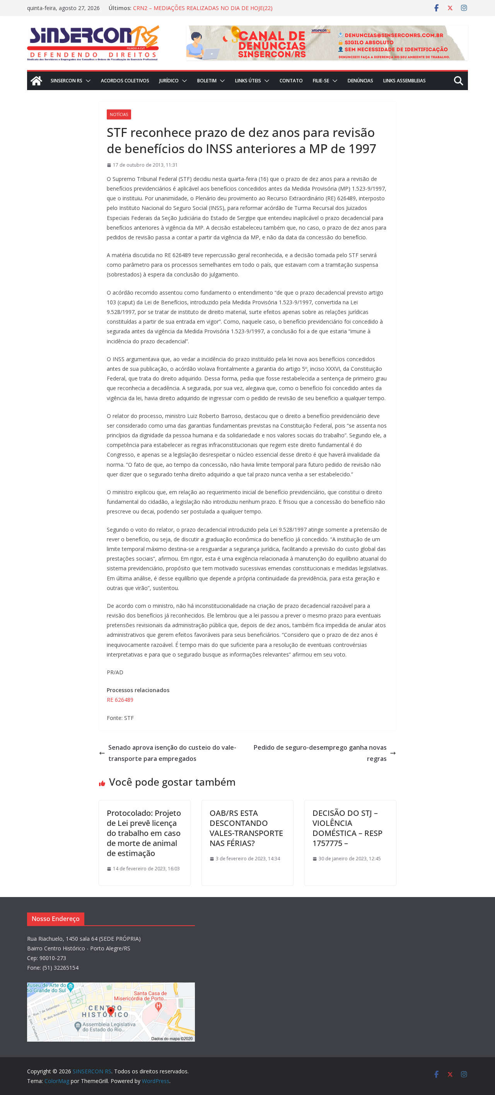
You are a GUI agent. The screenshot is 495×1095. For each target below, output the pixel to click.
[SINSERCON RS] (36, 81)
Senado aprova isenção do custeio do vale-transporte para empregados (172, 753)
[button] (86, 80)
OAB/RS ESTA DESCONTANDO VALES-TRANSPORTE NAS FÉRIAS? (246, 828)
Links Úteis (248, 80)
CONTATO (291, 80)
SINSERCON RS (66, 80)
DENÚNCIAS (360, 80)
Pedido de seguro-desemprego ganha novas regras (320, 753)
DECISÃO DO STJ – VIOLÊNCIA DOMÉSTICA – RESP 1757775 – (347, 828)
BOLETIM (207, 80)
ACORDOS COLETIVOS (125, 80)
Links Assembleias (404, 80)
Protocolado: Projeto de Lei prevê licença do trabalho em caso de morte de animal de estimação (144, 833)
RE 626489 (120, 699)
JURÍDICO (169, 80)
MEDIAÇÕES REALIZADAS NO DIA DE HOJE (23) (193, 5)
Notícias (119, 114)
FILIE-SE (321, 80)
